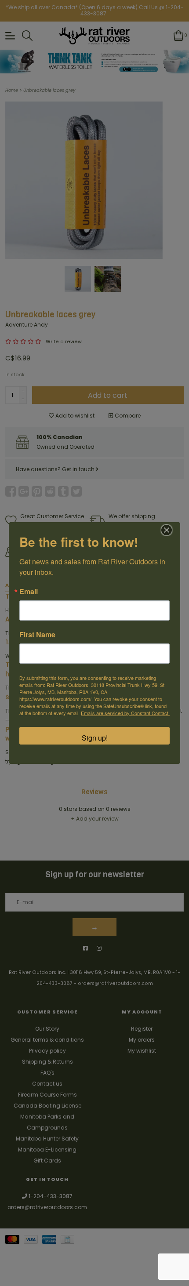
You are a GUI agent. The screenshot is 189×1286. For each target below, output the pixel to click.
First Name (37, 634)
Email (28, 591)
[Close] (167, 530)
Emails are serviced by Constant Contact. (125, 712)
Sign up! (95, 738)
